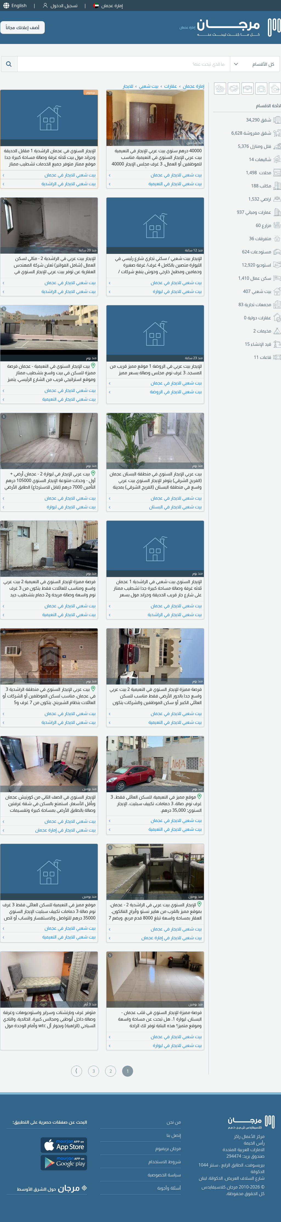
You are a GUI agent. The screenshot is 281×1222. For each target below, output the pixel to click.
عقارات (170, 86)
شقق (258, 120)
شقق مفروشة (251, 133)
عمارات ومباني (254, 212)
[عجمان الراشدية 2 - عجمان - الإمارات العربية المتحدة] (199, 905)
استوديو (256, 265)
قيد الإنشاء (258, 344)
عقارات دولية (257, 318)
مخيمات (262, 331)
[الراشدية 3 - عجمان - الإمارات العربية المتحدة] (92, 689)
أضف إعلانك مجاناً (22, 27)
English (19, 5)
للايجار (128, 86)
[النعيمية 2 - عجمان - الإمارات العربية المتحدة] (199, 797)
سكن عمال (254, 278)
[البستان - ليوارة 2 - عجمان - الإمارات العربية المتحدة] (92, 474)
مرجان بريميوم (168, 1148)
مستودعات (256, 252)
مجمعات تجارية (254, 304)
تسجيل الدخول (63, 5)
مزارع (263, 225)
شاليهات (260, 159)
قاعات (262, 357)
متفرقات (260, 238)
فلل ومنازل (254, 146)
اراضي (259, 199)
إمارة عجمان (112, 5)
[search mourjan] (9, 64)
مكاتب (261, 186)
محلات (258, 173)
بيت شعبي (257, 291)
